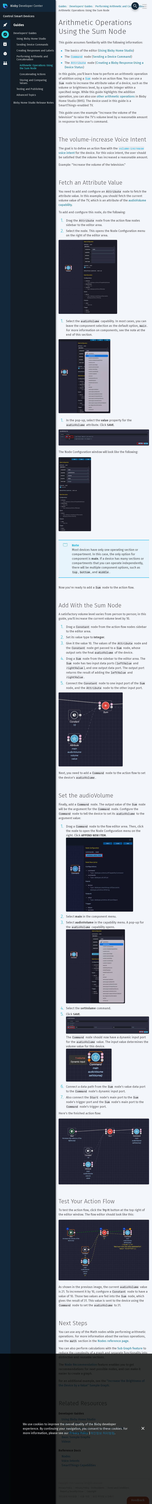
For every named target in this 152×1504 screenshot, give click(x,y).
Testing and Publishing (29, 89)
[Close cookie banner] (142, 1429)
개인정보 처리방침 (102, 1433)
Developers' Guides (25, 33)
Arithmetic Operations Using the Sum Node (37, 67)
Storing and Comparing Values (33, 82)
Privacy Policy (78, 1433)
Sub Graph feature (130, 1348)
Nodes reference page (113, 1341)
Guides (18, 25)
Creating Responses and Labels (35, 50)
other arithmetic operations (116, 96)
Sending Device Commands (32, 44)
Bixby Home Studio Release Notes (33, 102)
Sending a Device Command (112, 56)
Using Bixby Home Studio (31, 38)
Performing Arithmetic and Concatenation (32, 58)
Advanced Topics (26, 95)
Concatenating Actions (33, 74)
